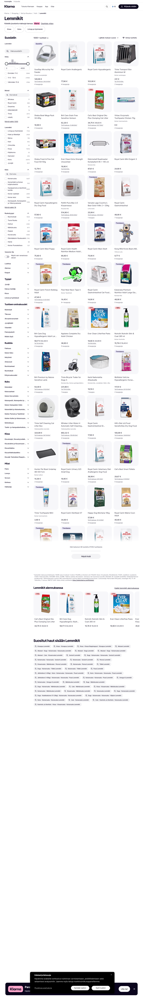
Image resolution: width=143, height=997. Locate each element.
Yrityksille (17, 1)
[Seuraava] (135, 609)
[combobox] (108, 38)
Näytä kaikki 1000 (11, 121)
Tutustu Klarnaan (27, 6)
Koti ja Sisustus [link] (26, 13)
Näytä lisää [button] (86, 556)
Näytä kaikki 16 (10, 207)
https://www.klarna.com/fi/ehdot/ (83, 580)
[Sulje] (111, 974)
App (46, 6)
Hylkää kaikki (80, 988)
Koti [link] (35, 13)
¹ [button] (42, 81)
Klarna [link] (6, 13)
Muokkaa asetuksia (43, 988)
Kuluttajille (8, 1)
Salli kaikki (101, 988)
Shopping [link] (15, 13)
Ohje (52, 6)
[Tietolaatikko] (47, 38)
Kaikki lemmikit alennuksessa (127, 588)
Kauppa (39, 6)
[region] (72, 983)
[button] (114, 6)
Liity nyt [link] (124, 989)
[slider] (6, 63)
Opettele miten (47, 23)
